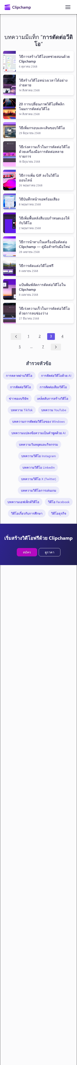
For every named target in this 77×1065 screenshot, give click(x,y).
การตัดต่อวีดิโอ (20, 387)
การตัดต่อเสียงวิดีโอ (53, 387)
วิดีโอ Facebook (58, 502)
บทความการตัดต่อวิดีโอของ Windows (38, 421)
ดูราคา (49, 552)
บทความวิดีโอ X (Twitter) (38, 479)
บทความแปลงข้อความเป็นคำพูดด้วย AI (38, 433)
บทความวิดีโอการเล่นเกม (38, 490)
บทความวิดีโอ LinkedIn (39, 467)
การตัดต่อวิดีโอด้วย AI (56, 375)
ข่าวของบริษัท (18, 398)
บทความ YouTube (53, 410)
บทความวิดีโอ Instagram (38, 456)
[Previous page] (16, 336)
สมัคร (27, 552)
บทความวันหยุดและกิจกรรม (38, 444)
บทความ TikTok (22, 410)
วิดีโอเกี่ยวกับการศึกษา (26, 513)
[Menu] (68, 7)
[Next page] (56, 347)
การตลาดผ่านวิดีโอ (19, 375)
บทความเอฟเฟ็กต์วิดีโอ (23, 502)
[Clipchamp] (17, 7)
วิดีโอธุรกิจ (58, 513)
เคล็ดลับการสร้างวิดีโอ (52, 398)
